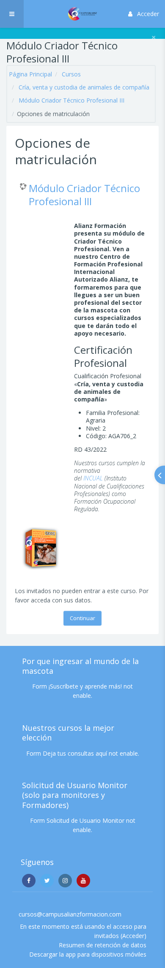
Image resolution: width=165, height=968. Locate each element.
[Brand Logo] (82, 14)
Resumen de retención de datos (102, 945)
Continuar (82, 618)
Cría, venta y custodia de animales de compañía (84, 87)
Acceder (148, 14)
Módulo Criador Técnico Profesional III (71, 100)
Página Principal (30, 74)
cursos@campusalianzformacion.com (70, 914)
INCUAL (93, 478)
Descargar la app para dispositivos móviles (87, 954)
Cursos (71, 74)
